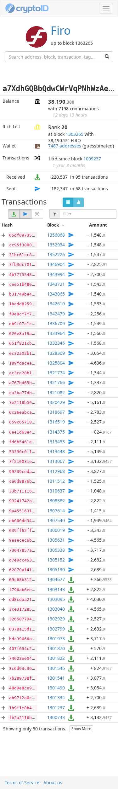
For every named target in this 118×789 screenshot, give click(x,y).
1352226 (56, 254)
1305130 (56, 570)
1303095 (56, 599)
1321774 (56, 373)
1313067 (56, 461)
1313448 (56, 451)
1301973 (56, 639)
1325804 (56, 363)
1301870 (56, 648)
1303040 (56, 609)
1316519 (56, 422)
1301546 (56, 668)
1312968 (56, 471)
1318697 (56, 412)
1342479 (56, 314)
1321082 (56, 392)
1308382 (56, 501)
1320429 (56, 402)
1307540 (56, 520)
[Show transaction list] (68, 202)
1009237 (92, 159)
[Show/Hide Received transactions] (14, 214)
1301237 (56, 708)
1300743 (56, 717)
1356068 (56, 235)
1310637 (56, 491)
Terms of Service (22, 783)
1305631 (56, 540)
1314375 (56, 432)
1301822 (56, 658)
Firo (61, 30)
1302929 (56, 619)
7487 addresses (64, 146)
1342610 (56, 304)
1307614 (56, 511)
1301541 (56, 678)
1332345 (56, 343)
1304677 (56, 579)
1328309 (56, 353)
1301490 (56, 688)
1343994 (56, 274)
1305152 (56, 560)
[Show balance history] (78, 202)
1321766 (56, 382)
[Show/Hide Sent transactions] (25, 214)
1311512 (56, 481)
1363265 (74, 134)
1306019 (56, 530)
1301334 (56, 697)
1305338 (56, 550)
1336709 (56, 323)
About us (52, 783)
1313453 (56, 442)
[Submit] (107, 56)
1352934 (56, 245)
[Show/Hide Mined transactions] (37, 214)
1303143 (56, 589)
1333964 (56, 333)
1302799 (56, 629)
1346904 (56, 264)
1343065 (56, 294)
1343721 (56, 284)
